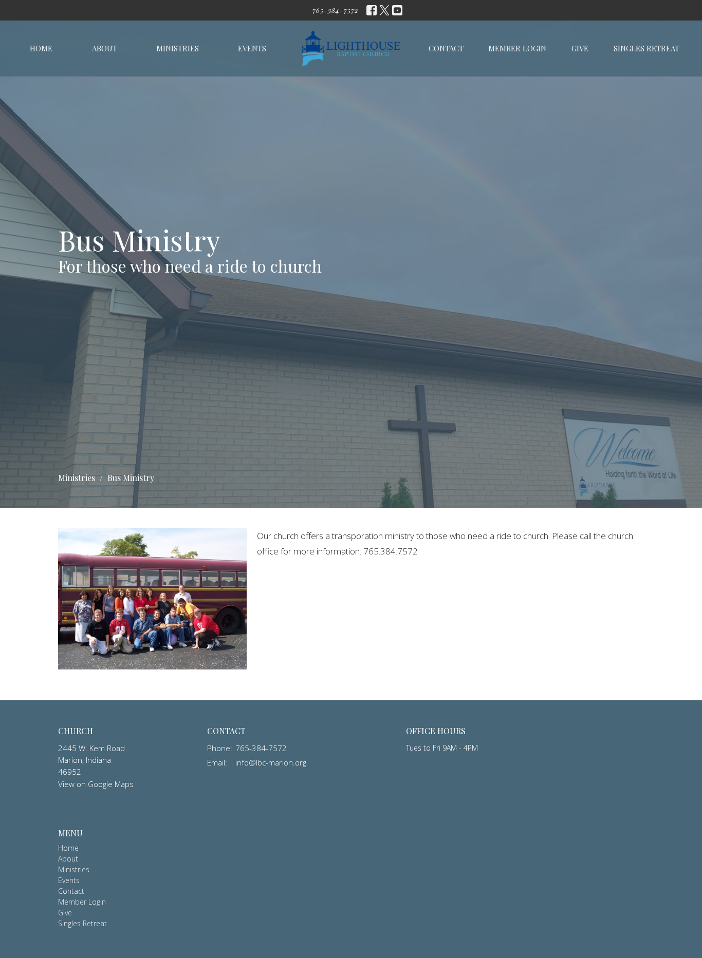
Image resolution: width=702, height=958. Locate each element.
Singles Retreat (646, 48)
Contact (446, 48)
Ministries (177, 48)
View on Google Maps (96, 784)
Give (579, 48)
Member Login (517, 48)
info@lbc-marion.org (270, 762)
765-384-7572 (335, 10)
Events (252, 48)
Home (41, 48)
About (104, 48)
